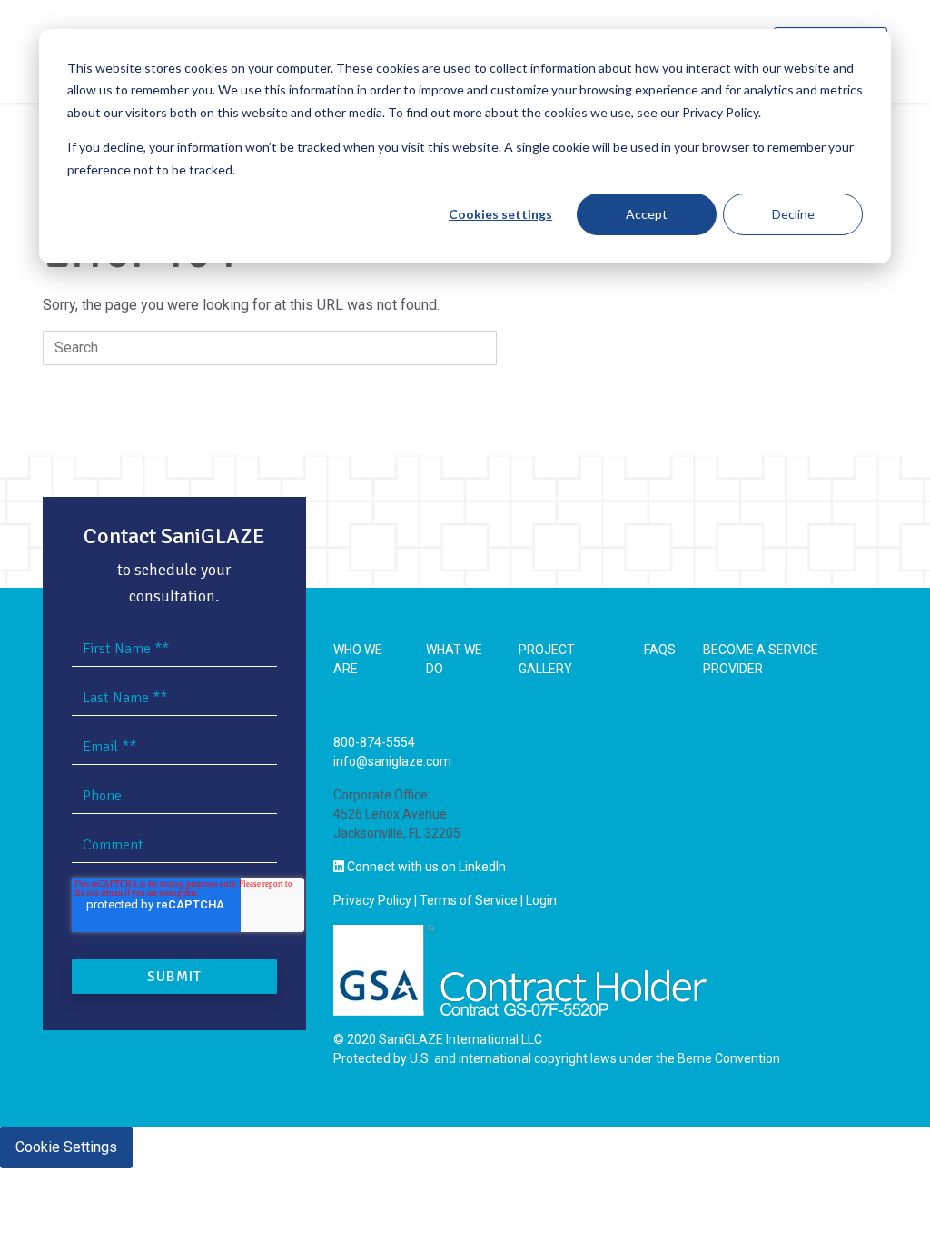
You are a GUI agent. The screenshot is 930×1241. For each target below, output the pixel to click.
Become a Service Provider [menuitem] (760, 659)
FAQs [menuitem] (660, 649)
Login (541, 900)
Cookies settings (500, 214)
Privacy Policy (372, 900)
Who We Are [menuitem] (357, 659)
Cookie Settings (66, 1147)
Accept (647, 214)
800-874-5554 (374, 742)
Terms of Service (469, 900)
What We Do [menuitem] (454, 659)
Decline (793, 214)
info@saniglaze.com (392, 761)
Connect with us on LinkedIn (425, 866)
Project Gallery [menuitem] (547, 659)
